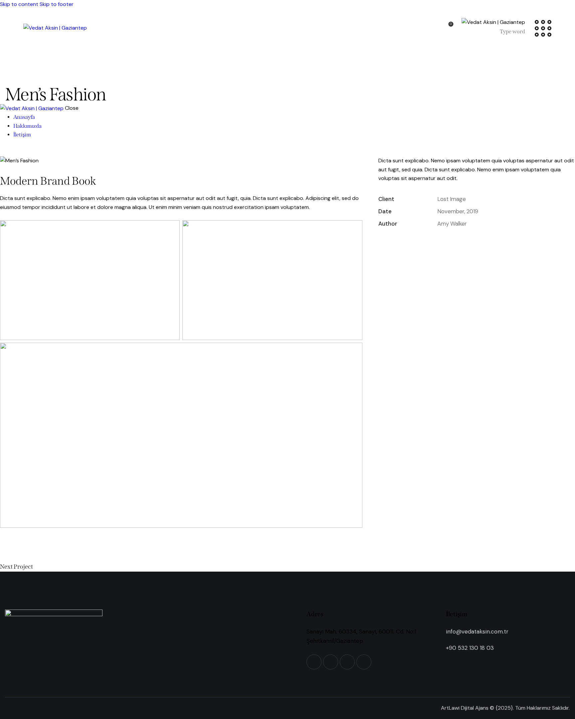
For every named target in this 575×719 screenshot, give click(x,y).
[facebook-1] (3, 151)
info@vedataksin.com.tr (477, 631)
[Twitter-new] (382, 242)
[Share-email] (421, 242)
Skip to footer (57, 4)
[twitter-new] (11, 151)
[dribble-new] (18, 151)
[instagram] (26, 151)
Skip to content (19, 4)
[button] (441, 242)
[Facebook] (402, 242)
